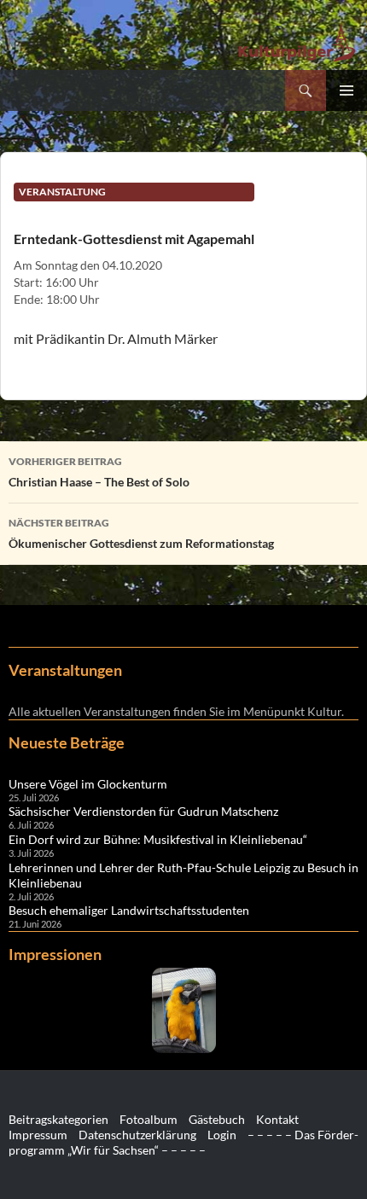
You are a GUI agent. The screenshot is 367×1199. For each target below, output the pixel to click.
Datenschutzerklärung (137, 1134)
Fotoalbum (148, 1119)
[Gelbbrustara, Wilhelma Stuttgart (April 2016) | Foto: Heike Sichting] (183, 1010)
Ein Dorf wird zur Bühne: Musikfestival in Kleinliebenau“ (158, 839)
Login (221, 1134)
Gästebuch (217, 1119)
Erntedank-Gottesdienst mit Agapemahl (134, 238)
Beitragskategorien (58, 1119)
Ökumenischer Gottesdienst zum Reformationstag (141, 533)
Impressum (38, 1134)
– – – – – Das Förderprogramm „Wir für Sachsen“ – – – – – (183, 1142)
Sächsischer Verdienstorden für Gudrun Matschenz (143, 811)
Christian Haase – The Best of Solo (99, 472)
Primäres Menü (346, 90)
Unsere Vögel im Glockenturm (88, 784)
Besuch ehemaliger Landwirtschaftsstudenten (129, 910)
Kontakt (277, 1119)
